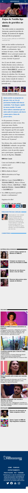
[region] (14, 491)
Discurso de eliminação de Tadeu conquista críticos (18, 411)
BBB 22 (8, 16)
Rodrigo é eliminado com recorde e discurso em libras (12, 400)
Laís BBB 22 (7, 189)
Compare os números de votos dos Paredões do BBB (18, 261)
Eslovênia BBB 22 (8, 182)
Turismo (21, 472)
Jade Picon (16, 185)
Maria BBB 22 (12, 69)
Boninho (18, 155)
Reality (21, 15)
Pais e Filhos (8, 472)
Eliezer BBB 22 (17, 72)
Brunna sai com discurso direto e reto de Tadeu (17, 270)
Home (10, 467)
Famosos (16, 467)
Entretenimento (11, 15)
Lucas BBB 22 (17, 180)
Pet (15, 472)
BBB (3, 16)
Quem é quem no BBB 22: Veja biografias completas (18, 420)
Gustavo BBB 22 (20, 187)
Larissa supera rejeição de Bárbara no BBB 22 (18, 252)
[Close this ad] (27, 488)
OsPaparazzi (14, 1)
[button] (3, 1)
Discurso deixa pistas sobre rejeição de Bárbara (18, 280)
